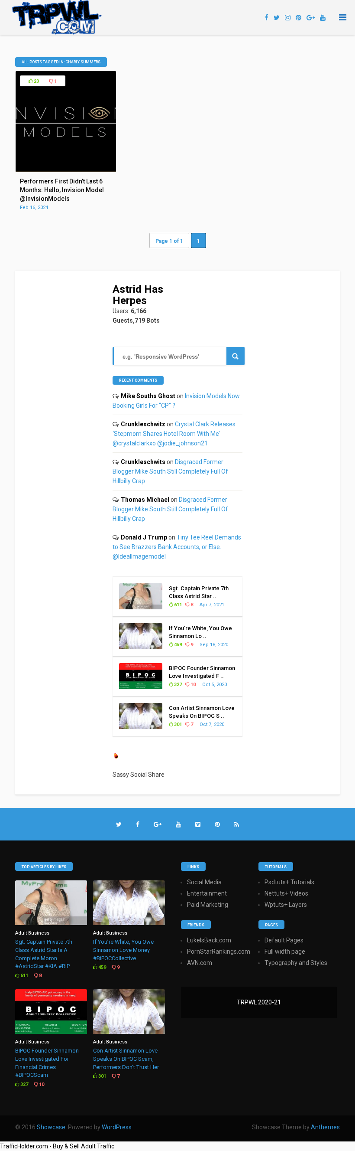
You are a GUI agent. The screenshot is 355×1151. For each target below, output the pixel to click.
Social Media (204, 882)
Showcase (51, 1127)
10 (192, 684)
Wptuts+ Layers (286, 904)
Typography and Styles (296, 962)
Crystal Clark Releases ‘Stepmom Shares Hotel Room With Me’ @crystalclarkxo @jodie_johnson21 (174, 434)
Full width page (285, 951)
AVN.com (199, 962)
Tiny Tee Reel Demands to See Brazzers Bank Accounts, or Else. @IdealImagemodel (177, 547)
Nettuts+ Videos (286, 893)
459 (177, 644)
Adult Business (32, 933)
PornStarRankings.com (218, 951)
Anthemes (325, 1127)
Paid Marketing (207, 904)
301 (177, 724)
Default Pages (284, 940)
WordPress (117, 1127)
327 (177, 684)
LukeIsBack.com (209, 940)
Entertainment (207, 893)
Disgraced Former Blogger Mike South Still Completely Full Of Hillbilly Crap (170, 471)
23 (35, 81)
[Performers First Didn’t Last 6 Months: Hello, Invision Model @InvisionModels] (66, 170)
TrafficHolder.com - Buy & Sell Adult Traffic (57, 1146)
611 (177, 605)
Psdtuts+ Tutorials (289, 882)
